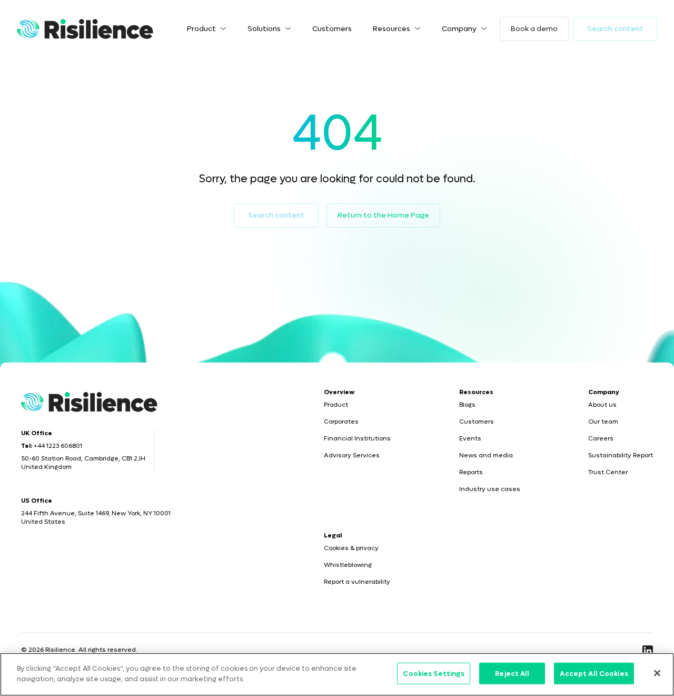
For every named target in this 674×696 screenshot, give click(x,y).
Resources (391, 29)
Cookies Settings (433, 673)
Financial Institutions (357, 438)
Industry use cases (489, 489)
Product (201, 29)
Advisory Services (352, 455)
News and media (486, 455)
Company (459, 29)
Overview (339, 392)
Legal (333, 535)
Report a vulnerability (357, 581)
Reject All (512, 673)
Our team (603, 421)
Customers (332, 29)
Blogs (467, 404)
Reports (471, 472)
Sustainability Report (620, 455)
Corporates (341, 421)
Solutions (264, 29)
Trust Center (608, 472)
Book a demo (534, 29)
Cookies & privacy (351, 548)
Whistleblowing (348, 565)
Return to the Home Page (383, 215)
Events (470, 438)
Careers (600, 438)
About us (602, 404)
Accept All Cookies (594, 673)
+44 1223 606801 (58, 446)
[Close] (657, 672)
